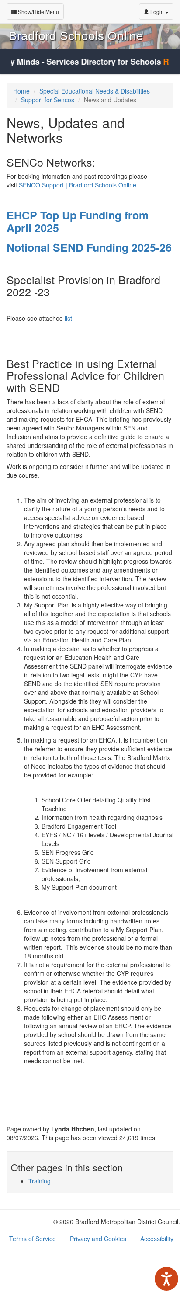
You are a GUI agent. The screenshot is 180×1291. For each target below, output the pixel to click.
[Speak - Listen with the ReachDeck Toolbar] (166, 1279)
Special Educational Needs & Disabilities (94, 91)
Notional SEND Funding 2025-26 (89, 247)
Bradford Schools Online (76, 36)
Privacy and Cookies (98, 1238)
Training (39, 1180)
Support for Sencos (47, 99)
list (67, 318)
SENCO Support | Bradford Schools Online (77, 184)
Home (21, 91)
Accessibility (156, 1238)
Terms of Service (32, 1238)
